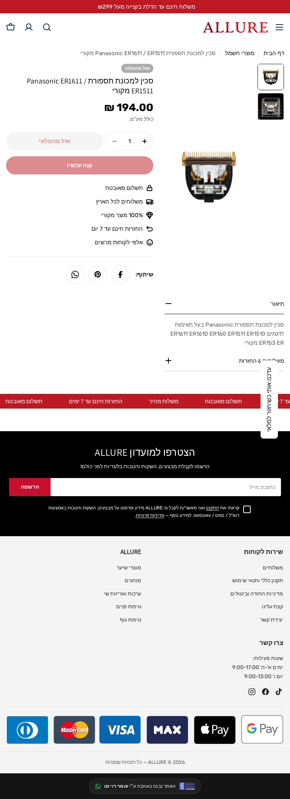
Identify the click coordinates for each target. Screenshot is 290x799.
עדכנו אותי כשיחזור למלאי (269, 399)
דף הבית (274, 53)
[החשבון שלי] (28, 27)
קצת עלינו (272, 606)
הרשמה (30, 487)
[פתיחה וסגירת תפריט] (279, 27)
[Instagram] (252, 692)
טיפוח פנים (128, 606)
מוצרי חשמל (239, 53)
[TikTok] (279, 692)
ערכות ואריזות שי (122, 594)
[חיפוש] (46, 27)
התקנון (212, 508)
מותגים (133, 580)
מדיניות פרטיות (150, 515)
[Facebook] (265, 692)
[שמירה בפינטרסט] (98, 274)
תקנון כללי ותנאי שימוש (257, 580)
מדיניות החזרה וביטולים (256, 594)
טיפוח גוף (130, 620)
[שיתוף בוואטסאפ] (75, 274)
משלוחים (273, 568)
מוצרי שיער (129, 568)
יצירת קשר (271, 620)
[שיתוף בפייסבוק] (120, 274)
